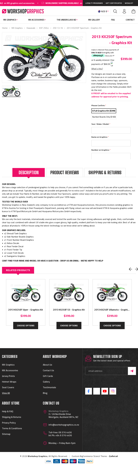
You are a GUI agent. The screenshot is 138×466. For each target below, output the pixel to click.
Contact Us (48, 370)
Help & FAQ (7, 411)
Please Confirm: (98, 105)
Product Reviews (64, 172)
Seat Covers (8, 387)
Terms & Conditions (12, 428)
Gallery (46, 381)
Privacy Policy (9, 422)
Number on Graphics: (101, 149)
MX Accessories (36, 19)
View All (6, 393)
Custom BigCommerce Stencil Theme (89, 456)
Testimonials (49, 387)
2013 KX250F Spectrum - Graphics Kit (84, 28)
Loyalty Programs (94, 3)
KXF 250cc (44, 28)
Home (5, 28)
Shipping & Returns (105, 172)
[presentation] (130, 269)
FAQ (113, 19)
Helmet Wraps (9, 381)
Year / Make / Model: (100, 124)
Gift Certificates (114, 3)
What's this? (97, 68)
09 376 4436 (65, 432)
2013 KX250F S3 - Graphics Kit (69, 309)
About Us (47, 364)
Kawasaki (31, 28)
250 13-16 (58, 28)
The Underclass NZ (66, 19)
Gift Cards (48, 376)
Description (29, 172)
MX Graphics (9, 19)
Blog (45, 393)
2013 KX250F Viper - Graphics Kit (25, 309)
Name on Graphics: (100, 137)
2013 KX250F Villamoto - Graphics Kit (112, 309)
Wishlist (129, 3)
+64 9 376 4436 (63, 435)
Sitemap (6, 434)
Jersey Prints (8, 376)
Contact (130, 19)
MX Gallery (94, 19)
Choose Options (25, 325)
